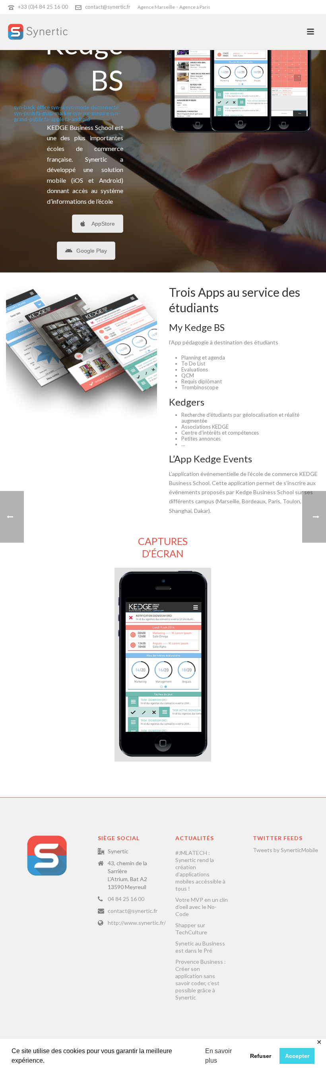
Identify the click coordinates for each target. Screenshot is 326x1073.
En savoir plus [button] (218, 1056)
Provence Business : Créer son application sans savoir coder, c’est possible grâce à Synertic (200, 979)
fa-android (77, 119)
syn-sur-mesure (91, 113)
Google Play (91, 250)
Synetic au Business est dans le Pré (200, 947)
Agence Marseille (156, 7)
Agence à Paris (194, 7)
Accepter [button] (297, 1056)
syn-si (57, 107)
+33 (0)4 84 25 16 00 (43, 7)
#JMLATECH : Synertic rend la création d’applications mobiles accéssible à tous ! (200, 870)
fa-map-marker (54, 113)
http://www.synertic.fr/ (137, 922)
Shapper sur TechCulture (191, 929)
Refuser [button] (260, 1056)
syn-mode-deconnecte (92, 107)
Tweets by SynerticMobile (285, 850)
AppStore (103, 223)
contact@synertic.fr (107, 7)
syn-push (24, 113)
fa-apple (54, 119)
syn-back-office (32, 107)
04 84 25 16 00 (126, 898)
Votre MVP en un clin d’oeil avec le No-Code (201, 906)
